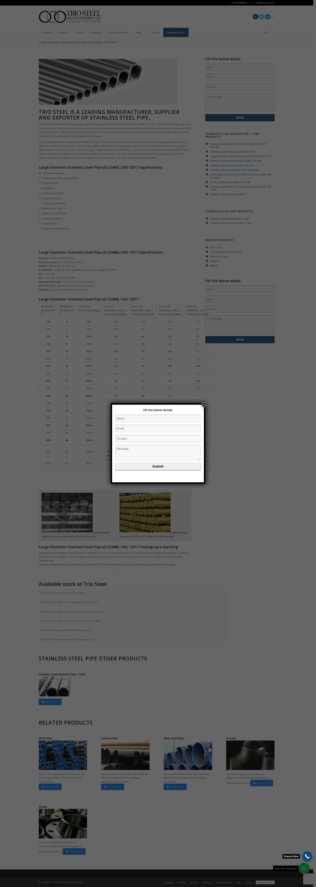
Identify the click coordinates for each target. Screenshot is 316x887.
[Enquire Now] (307, 856)
